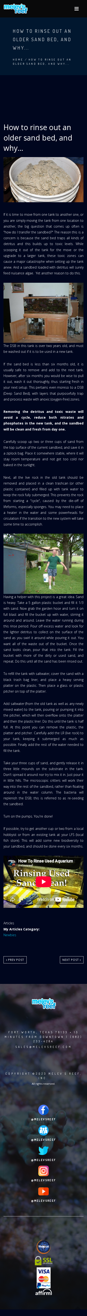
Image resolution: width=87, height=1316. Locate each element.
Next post (71, 960)
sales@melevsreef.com (43, 1047)
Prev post (15, 960)
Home (18, 59)
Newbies (9, 935)
